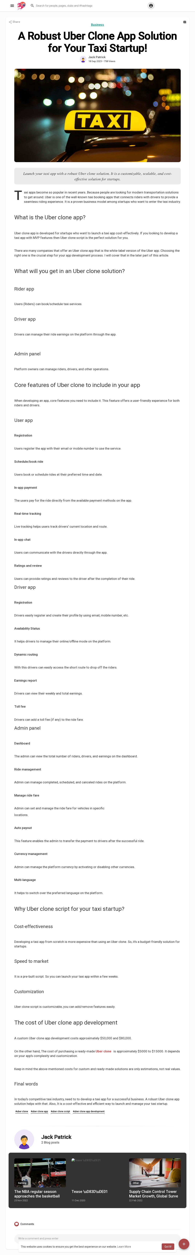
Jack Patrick (96, 57)
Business (97, 25)
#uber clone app (39, 1111)
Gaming (22, 1183)
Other (136, 1183)
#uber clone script (60, 1111)
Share (16, 21)
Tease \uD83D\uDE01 (90, 1191)
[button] (87, 5)
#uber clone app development (89, 1111)
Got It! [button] (168, 1246)
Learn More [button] (124, 1246)
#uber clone (21, 1111)
